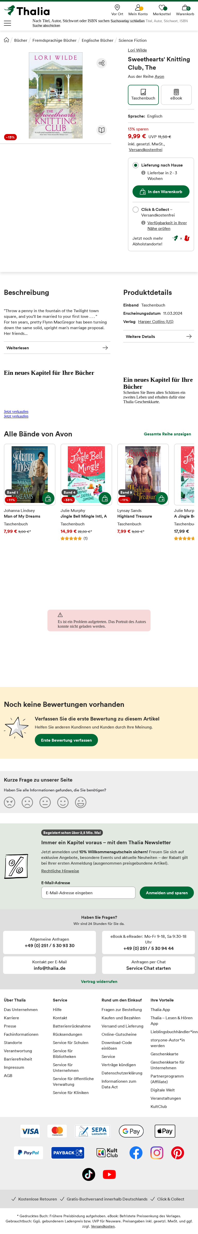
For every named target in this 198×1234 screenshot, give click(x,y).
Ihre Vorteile (162, 1000)
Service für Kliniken (71, 1092)
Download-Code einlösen (117, 1045)
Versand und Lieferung (122, 1026)
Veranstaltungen (166, 1098)
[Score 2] (27, 802)
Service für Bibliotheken (64, 1053)
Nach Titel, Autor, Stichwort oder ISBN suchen (71, 21)
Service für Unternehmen (66, 1067)
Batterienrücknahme (72, 1026)
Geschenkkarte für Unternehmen (168, 1064)
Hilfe (57, 1009)
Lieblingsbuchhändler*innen (172, 1031)
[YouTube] (109, 1175)
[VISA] (30, 1132)
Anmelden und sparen (167, 893)
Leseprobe (101, 130)
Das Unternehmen (21, 1009)
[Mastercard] (57, 1132)
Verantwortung (18, 1050)
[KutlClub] (107, 1153)
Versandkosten (103, 1226)
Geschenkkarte (164, 1053)
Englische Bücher (97, 40)
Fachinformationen (21, 1034)
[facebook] (136, 1153)
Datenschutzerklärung (122, 1072)
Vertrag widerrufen (99, 981)
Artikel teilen (101, 63)
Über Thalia (15, 1000)
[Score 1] (9, 802)
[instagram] (156, 1153)
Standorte (13, 1042)
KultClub (159, 1106)
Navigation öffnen (8, 23)
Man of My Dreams (29, 492)
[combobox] (136, 165)
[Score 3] (45, 802)
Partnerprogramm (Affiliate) (167, 1078)
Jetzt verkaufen (16, 411)
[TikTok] (88, 1175)
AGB (8, 1075)
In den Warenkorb (165, 191)
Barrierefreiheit (18, 1059)
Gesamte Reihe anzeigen (167, 434)
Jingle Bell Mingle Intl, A (86, 492)
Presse (10, 1026)
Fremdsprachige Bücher (54, 40)
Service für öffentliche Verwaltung (73, 1081)
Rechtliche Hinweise (60, 870)
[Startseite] (6, 39)
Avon (159, 76)
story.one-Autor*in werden (168, 1042)
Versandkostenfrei (145, 149)
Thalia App (160, 1009)
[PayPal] (28, 1153)
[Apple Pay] (165, 1132)
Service (60, 1000)
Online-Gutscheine (119, 1034)
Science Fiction (133, 40)
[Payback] (68, 1153)
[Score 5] (80, 802)
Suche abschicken (46, 26)
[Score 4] (63, 802)
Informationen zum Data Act (119, 1084)
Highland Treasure (143, 492)
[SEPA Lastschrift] (93, 1132)
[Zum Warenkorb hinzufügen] (48, 498)
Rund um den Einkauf (122, 1000)
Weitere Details (140, 336)
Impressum (14, 1067)
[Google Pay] (131, 1132)
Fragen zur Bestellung (122, 1009)
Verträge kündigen (119, 1064)
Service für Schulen (70, 1042)
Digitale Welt (163, 1089)
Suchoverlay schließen (128, 21)
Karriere (11, 1017)
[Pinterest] (177, 1153)
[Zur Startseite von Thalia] (29, 10)
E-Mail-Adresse (55, 882)
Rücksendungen (67, 1034)
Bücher (20, 40)
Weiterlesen (17, 348)
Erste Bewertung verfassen (66, 740)
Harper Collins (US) (156, 321)
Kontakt (60, 1017)
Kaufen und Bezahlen (121, 1017)
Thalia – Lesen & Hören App (172, 1020)
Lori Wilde (137, 50)
